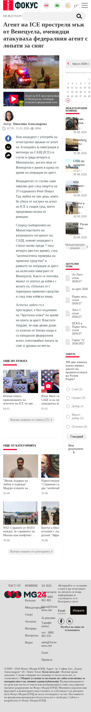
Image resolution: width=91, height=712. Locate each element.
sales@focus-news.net (49, 644)
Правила (46, 659)
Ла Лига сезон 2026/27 (77, 278)
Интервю (30, 628)
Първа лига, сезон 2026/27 (79, 300)
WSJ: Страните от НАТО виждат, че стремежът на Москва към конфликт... (80, 184)
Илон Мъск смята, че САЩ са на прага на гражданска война (54, 399)
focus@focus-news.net (49, 608)
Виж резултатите (75, 447)
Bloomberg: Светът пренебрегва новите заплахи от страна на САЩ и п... (80, 142)
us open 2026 (80, 289)
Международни (33, 607)
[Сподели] (8, 155)
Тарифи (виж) (46, 624)
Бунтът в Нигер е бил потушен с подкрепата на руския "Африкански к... (80, 205)
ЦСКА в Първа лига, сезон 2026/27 (79, 328)
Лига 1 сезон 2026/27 (77, 313)
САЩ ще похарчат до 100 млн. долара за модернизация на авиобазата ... (80, 163)
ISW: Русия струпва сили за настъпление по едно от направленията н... (80, 226)
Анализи (30, 621)
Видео (29, 642)
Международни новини (76, 109)
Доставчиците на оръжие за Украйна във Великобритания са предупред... (80, 121)
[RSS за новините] (69, 621)
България (31, 593)
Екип (44, 652)
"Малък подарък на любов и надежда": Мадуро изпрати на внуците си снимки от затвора (17, 485)
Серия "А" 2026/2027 (78, 342)
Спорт (29, 614)
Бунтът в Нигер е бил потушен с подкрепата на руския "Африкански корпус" (57, 532)
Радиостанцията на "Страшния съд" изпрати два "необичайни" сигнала (57, 485)
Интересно (32, 635)
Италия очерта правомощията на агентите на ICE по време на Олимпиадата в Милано (19, 400)
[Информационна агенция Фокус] (61, 621)
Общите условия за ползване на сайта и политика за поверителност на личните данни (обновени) (44, 680)
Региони (30, 600)
